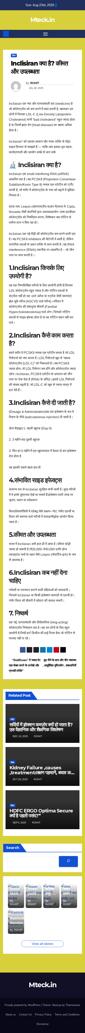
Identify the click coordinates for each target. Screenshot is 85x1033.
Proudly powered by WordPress (23, 1005)
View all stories (42, 944)
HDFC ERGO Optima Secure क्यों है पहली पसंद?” (41, 813)
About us (11, 1014)
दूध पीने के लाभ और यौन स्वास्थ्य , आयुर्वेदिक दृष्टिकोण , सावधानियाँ (59, 662)
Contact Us (25, 1014)
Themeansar (73, 1005)
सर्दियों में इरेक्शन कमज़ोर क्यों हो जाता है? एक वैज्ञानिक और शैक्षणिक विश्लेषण (41, 727)
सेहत (14, 55)
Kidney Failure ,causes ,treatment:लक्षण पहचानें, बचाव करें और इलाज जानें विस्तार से (41, 772)
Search (12, 848)
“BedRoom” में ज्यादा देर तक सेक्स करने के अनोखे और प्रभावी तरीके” (25, 665)
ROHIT (34, 83)
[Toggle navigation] (45, 34)
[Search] (68, 861)
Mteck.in (42, 20)
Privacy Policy (43, 1014)
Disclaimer (43, 1024)
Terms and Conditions (67, 1014)
